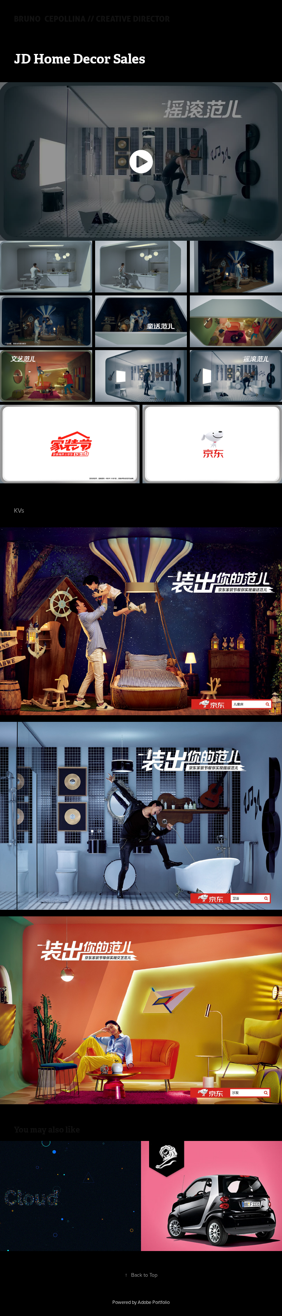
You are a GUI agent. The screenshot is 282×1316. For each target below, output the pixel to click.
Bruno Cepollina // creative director (92, 18)
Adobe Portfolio (154, 1302)
